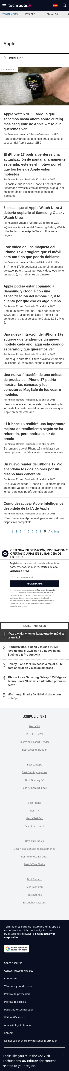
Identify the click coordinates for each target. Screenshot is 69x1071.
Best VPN (34, 726)
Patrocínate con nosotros (19, 1009)
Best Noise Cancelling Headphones (34, 848)
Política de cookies (15, 1001)
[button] (4, 5)
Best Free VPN (34, 734)
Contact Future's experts (18, 970)
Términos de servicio (46, 590)
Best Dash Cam (35, 887)
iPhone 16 (52, 14)
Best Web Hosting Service (34, 742)
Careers (8, 1033)
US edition (30, 1061)
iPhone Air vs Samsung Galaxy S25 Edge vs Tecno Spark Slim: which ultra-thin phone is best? (36, 681)
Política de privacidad (17, 994)
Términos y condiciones (18, 986)
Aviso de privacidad (44, 592)
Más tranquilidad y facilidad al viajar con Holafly (34, 696)
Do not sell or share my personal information (31, 1040)
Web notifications (14, 1017)
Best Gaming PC (34, 780)
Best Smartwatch (35, 826)
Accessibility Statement (18, 1025)
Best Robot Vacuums (34, 902)
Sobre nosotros (13, 963)
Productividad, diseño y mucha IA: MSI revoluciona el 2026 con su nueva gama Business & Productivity (34, 650)
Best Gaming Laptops (34, 772)
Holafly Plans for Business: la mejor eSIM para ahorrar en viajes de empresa (34, 665)
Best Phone (34, 802)
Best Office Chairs (34, 864)
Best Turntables (34, 841)
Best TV (34, 810)
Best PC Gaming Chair (34, 788)
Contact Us (10, 978)
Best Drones (34, 894)
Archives (53, 531)
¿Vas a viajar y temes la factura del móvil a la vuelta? (35, 635)
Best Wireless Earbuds (34, 856)
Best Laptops (34, 764)
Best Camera (34, 879)
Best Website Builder (34, 749)
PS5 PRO (30, 14)
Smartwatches (9, 69)
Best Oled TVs (34, 818)
